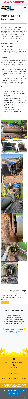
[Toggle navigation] (25, 8)
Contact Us (5, 302)
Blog (19, 390)
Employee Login (19, 2)
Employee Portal (14, 393)
